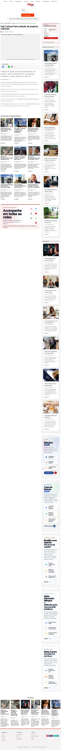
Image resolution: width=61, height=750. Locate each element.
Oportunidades (18, 1)
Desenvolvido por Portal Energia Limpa (39, 747)
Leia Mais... (3, 143)
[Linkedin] (58, 736)
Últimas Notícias (7, 23)
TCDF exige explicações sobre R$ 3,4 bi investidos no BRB (7, 186)
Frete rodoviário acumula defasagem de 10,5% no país (20, 186)
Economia (26, 1)
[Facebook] (49, 736)
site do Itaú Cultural (31, 104)
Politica (5, 1)
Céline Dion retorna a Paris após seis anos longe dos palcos (33, 130)
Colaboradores (45, 1)
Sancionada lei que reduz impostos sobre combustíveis (6, 130)
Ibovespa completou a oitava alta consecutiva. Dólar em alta (14, 713)
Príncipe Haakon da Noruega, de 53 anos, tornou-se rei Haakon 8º (34, 186)
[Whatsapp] (56, 736)
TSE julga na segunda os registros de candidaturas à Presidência (19, 130)
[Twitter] (53, 736)
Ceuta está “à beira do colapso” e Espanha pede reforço (20, 158)
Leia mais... (46, 77)
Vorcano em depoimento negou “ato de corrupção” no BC (34, 158)
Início (2, 23)
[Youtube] (47, 736)
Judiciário (38, 1)
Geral (32, 1)
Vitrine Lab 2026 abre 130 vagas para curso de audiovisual (25, 712)
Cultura (11, 1)
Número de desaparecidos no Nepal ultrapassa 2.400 (7, 158)
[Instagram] (51, 736)
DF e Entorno (54, 1)
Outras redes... (15, 66)
